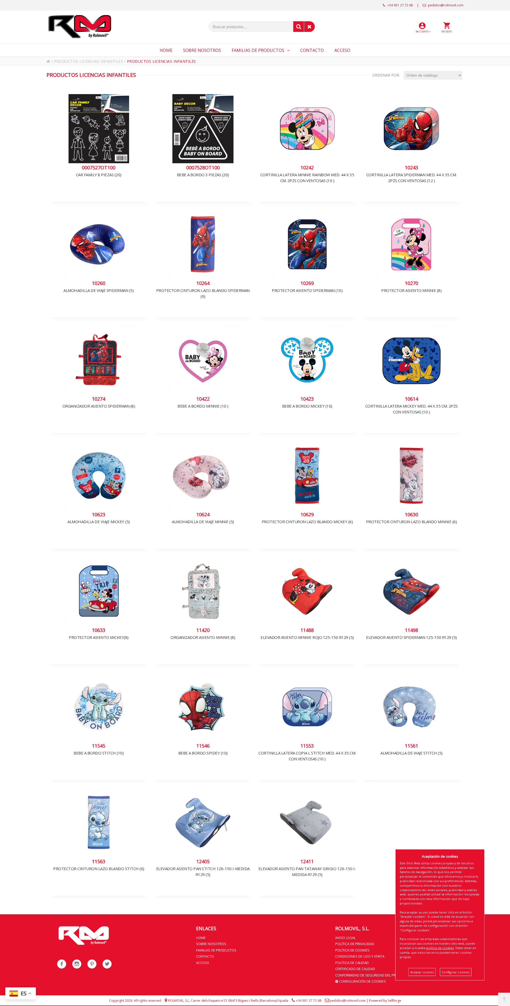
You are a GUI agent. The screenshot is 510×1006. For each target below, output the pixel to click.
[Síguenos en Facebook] (61, 964)
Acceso (202, 962)
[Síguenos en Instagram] (76, 964)
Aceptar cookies (422, 972)
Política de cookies (352, 950)
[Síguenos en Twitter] (107, 964)
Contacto (205, 956)
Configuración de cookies (362, 981)
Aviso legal (345, 937)
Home (201, 937)
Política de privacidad (354, 943)
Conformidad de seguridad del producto (372, 975)
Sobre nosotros (211, 943)
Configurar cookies (455, 972)
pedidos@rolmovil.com (445, 5)
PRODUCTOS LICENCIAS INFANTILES (88, 61)
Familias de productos (216, 950)
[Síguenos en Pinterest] (91, 964)
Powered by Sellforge (385, 1000)
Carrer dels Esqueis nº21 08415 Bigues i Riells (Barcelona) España (239, 1000)
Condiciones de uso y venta (359, 956)
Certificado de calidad (355, 968)
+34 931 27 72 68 (399, 5)
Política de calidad (352, 962)
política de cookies (440, 948)
